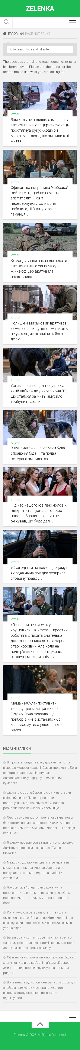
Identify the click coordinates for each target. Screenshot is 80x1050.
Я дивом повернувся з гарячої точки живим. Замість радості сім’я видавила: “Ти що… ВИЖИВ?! (38, 848)
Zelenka (40, 8)
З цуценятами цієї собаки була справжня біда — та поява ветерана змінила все (38, 453)
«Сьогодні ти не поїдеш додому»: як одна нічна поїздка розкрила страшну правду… (39, 572)
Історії (15, 114)
